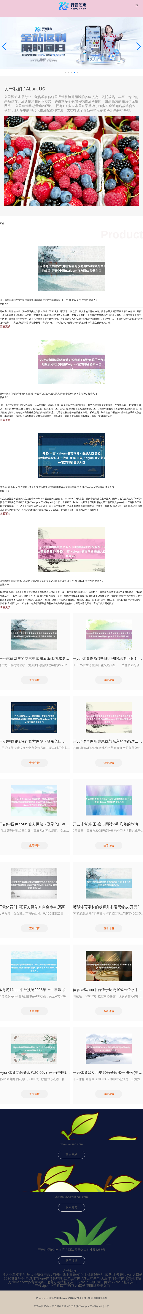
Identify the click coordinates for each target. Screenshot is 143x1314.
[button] (138, 46)
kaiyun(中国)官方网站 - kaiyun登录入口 (108, 1282)
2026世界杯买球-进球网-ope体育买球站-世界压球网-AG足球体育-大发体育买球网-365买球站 (72, 1278)
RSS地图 (91, 1298)
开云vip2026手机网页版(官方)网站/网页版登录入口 (72, 1286)
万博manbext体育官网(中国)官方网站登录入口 (42, 1282)
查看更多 (5, 326)
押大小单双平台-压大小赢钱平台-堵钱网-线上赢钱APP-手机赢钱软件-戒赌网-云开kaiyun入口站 (72, 1275)
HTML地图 (101, 1298)
